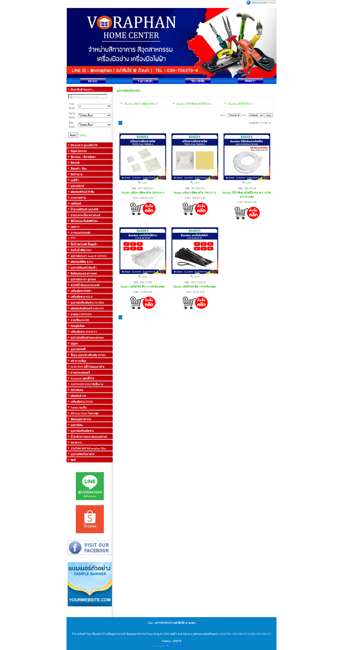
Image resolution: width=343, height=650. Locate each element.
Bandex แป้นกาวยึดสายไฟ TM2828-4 (143, 192)
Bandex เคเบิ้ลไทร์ (238, 103)
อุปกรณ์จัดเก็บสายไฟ (128, 90)
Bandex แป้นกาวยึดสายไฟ (139, 103)
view (144, 182)
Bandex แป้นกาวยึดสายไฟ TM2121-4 (195, 192)
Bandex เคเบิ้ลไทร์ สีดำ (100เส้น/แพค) (195, 286)
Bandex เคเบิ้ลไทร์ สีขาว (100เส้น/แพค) (143, 286)
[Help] (83, 135)
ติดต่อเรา (250, 81)
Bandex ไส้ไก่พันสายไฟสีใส (192, 103)
